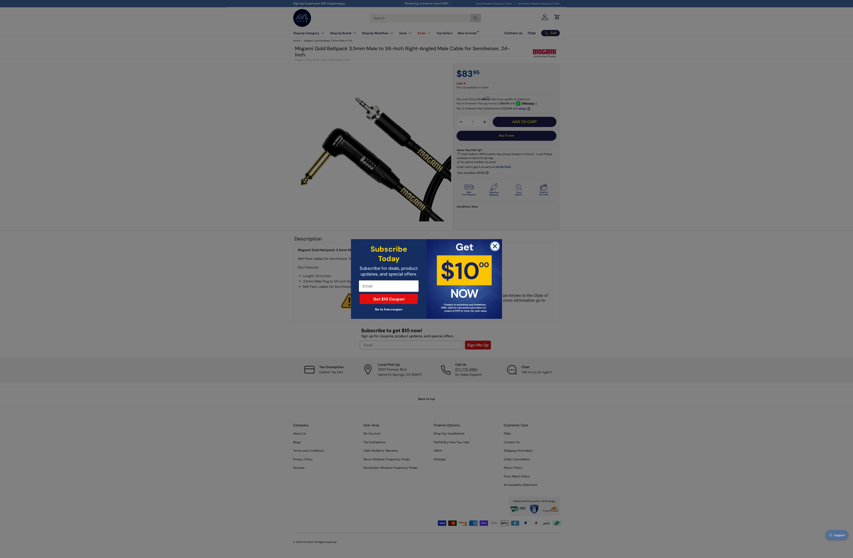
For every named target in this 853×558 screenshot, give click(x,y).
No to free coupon (389, 309)
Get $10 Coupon (389, 299)
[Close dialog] (494, 246)
